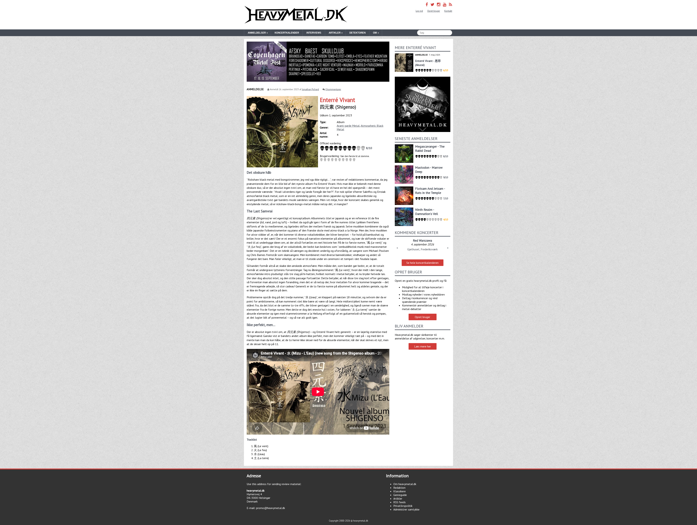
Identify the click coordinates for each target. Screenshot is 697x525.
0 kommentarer (333, 89)
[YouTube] (444, 4)
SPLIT (423, 240)
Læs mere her (422, 346)
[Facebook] (427, 4)
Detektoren (357, 32)
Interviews (313, 32)
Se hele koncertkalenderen (422, 262)
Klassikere (399, 491)
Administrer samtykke (406, 509)
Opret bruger (433, 11)
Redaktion (399, 487)
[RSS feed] (450, 4)
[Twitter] (432, 4)
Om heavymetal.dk (404, 484)
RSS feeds (399, 502)
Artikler (397, 498)
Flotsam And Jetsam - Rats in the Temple (430, 190)
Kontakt (448, 11)
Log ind (419, 11)
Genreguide (400, 495)
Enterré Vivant (337, 100)
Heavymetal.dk (296, 15)
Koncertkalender (287, 32)
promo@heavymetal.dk (270, 508)
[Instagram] (438, 4)
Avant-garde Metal (348, 125)
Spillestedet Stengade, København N (422, 249)
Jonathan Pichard (310, 89)
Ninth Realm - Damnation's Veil (426, 211)
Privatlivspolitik (402, 506)
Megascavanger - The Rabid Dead (430, 148)
